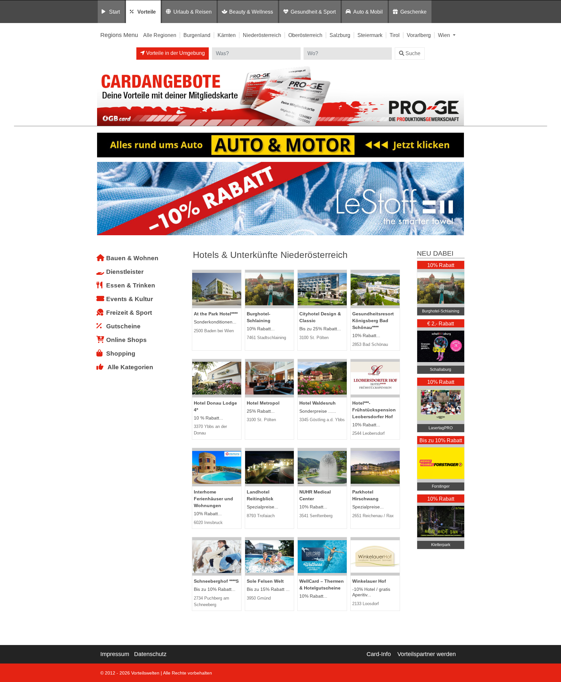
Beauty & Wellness (251, 12)
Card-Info (379, 654)
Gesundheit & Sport (313, 12)
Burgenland (196, 35)
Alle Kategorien (130, 367)
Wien (444, 35)
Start (114, 12)
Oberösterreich (305, 35)
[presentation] (103, 199)
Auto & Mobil (368, 12)
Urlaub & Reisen (192, 12)
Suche (412, 53)
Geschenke (413, 12)
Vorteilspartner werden (426, 654)
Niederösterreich (262, 35)
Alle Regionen (159, 35)
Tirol (395, 35)
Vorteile (146, 12)
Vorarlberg (419, 35)
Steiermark (369, 35)
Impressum (114, 654)
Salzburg (340, 35)
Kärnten (227, 35)
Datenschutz (150, 654)
